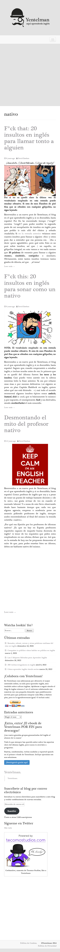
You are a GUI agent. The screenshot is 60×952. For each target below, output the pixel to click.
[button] (30, 178)
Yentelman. (12, 772)
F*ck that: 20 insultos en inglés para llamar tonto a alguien (29, 138)
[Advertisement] (30, 75)
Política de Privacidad (47, 946)
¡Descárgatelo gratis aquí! (17, 762)
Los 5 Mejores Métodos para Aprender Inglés (27, 657)
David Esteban (23, 158)
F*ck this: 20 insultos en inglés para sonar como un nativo (30, 286)
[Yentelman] (30, 17)
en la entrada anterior (30, 233)
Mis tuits (8, 828)
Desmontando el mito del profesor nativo (26, 424)
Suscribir (12, 811)
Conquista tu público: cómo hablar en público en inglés (31, 650)
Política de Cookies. (28, 943)
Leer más (9, 266)
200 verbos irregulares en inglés (21, 665)
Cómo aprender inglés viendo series (23, 669)
